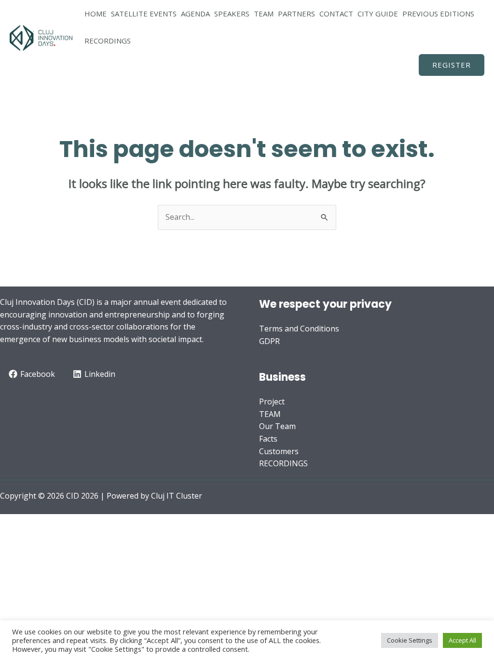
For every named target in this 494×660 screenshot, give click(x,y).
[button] (451, 65)
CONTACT (336, 13)
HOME (95, 13)
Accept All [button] (462, 640)
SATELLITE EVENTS (144, 13)
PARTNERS (296, 13)
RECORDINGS (107, 40)
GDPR (269, 341)
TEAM (264, 13)
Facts (268, 438)
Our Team (277, 426)
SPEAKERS (231, 13)
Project (272, 401)
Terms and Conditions (299, 328)
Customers (279, 451)
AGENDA (195, 13)
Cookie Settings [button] (409, 640)
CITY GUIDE (377, 13)
